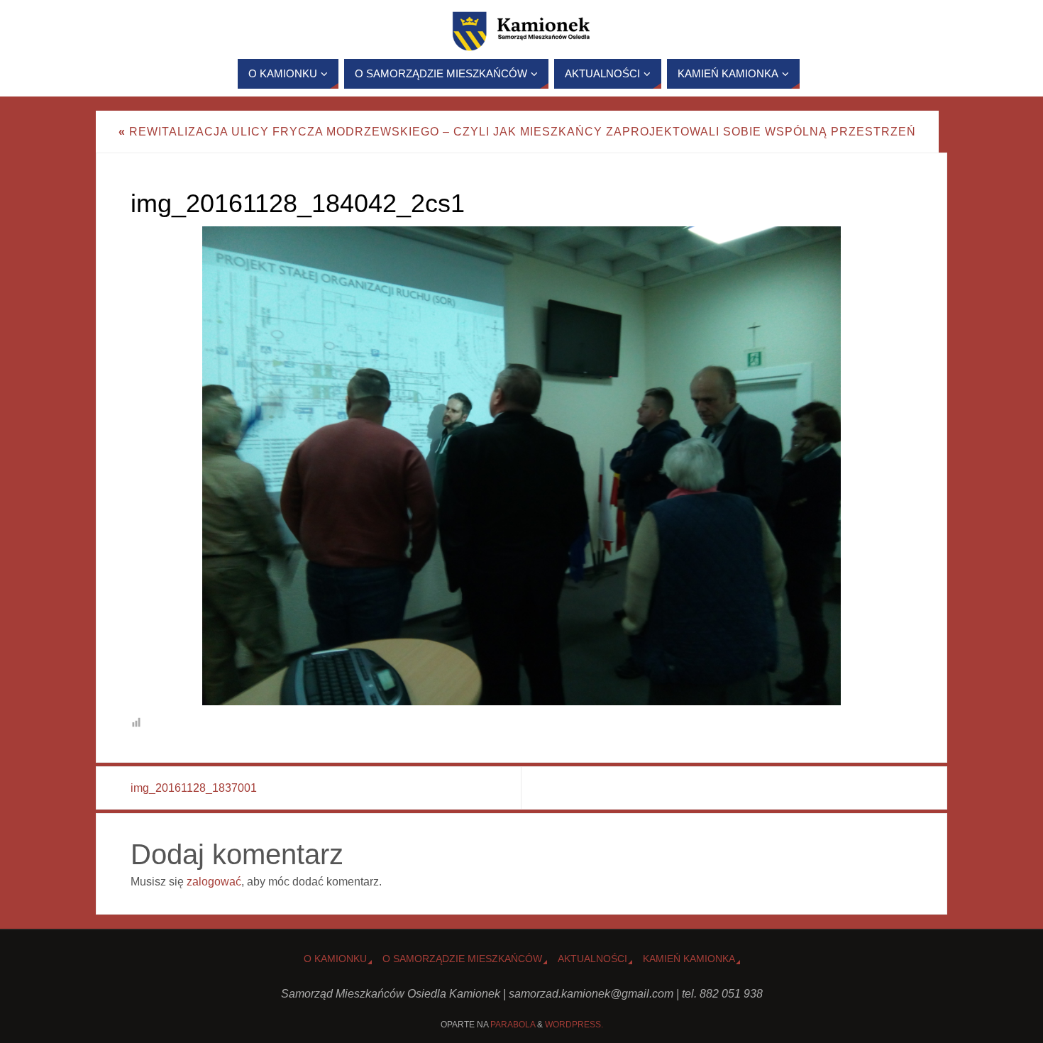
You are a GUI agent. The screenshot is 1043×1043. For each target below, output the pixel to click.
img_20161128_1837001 (194, 788)
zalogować (214, 882)
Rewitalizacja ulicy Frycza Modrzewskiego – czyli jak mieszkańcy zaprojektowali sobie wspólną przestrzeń (517, 132)
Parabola (512, 1025)
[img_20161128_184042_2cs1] (521, 465)
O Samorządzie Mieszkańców (462, 958)
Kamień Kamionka (689, 958)
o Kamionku (335, 958)
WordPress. (574, 1025)
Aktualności (592, 958)
